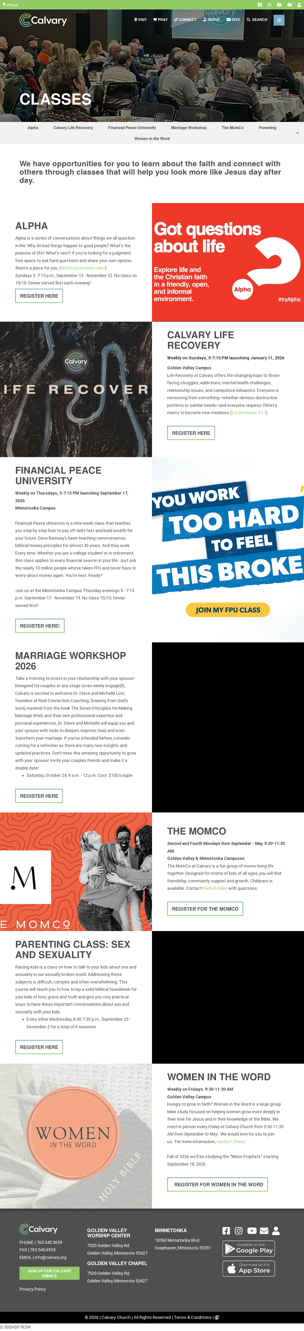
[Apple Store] (254, 1269)
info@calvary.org (50, 1257)
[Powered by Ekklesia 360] (217, 1318)
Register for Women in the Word (218, 1184)
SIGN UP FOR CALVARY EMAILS (49, 1273)
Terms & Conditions (193, 1317)
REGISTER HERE (39, 295)
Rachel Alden (215, 888)
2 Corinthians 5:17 (249, 412)
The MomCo (233, 127)
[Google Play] (254, 1249)
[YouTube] (279, 4)
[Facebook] (260, 4)
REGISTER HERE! (40, 625)
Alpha (33, 127)
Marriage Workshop (189, 127)
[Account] (299, 4)
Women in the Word (152, 138)
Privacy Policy (32, 1289)
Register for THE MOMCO (205, 908)
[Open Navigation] (279, 20)
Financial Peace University (132, 127)
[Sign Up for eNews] (289, 4)
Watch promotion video (83, 267)
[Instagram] (269, 4)
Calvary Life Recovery (73, 127)
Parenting (267, 127)
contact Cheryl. (231, 1141)
